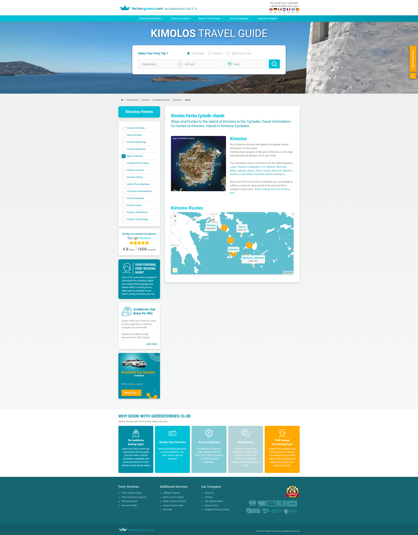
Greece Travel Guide (173, 505)
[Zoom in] (175, 216)
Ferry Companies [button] (239, 18)
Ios (263, 166)
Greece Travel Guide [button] (209, 18)
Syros (282, 174)
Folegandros (254, 166)
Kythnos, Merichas (276, 166)
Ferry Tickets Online (132, 493)
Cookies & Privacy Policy (217, 509)
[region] (232, 243)
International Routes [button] (150, 18)
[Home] (122, 100)
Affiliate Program (171, 493)
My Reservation (129, 501)
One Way (198, 53)
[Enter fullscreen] (175, 270)
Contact (209, 497)
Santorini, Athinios (282, 170)
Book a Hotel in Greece (174, 501)
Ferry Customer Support (134, 497)
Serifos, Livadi (237, 174)
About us (209, 493)
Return (217, 53)
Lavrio (233, 166)
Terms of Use (211, 505)
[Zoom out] (175, 220)
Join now (151, 343)
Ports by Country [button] (180, 18)
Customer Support (267, 18)
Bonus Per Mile (129, 505)
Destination (132, 100)
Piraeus (242, 166)
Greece (145, 100)
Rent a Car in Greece (173, 497)
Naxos (251, 170)
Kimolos (177, 100)
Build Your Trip (241, 53)
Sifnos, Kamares (255, 174)
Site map (167, 509)
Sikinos (269, 174)
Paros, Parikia (263, 170)
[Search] (274, 63)
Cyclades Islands (161, 100)
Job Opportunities (214, 501)
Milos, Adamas (238, 170)
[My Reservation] (413, 76)
